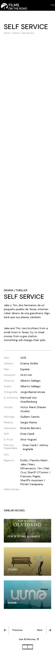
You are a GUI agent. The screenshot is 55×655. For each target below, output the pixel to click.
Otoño (12, 569)
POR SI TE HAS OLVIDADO (24, 536)
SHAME (12, 603)
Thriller (21, 290)
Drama (8, 290)
